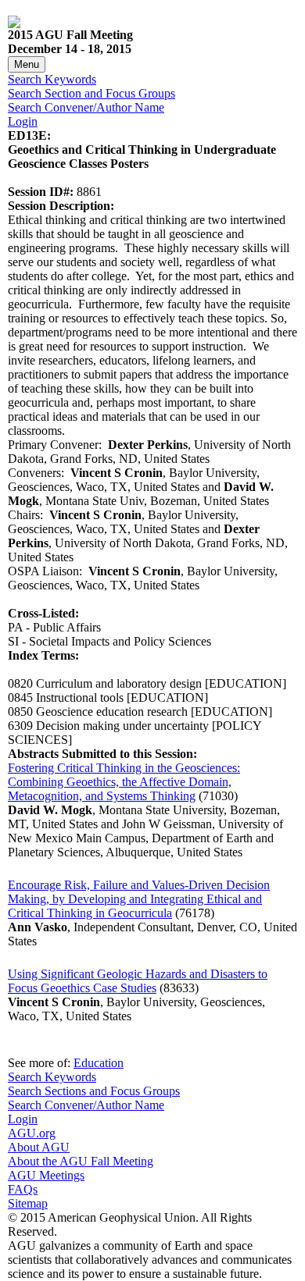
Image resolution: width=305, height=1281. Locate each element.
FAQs (23, 1189)
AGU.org (32, 1133)
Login (23, 121)
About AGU (39, 1147)
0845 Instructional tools (66, 697)
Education (99, 1062)
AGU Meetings (46, 1175)
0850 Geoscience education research (98, 711)
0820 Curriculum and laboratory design (105, 683)
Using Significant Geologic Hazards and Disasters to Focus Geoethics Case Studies (137, 981)
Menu (26, 64)
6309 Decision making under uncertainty (108, 725)
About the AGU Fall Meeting (80, 1161)
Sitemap (28, 1203)
